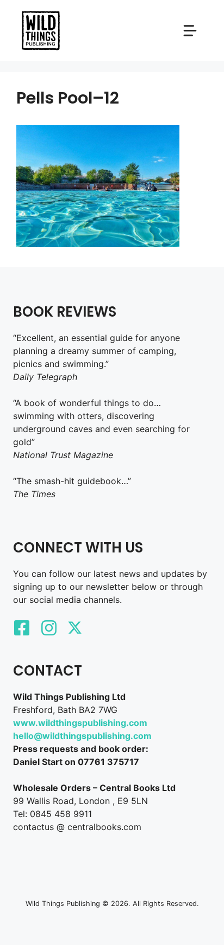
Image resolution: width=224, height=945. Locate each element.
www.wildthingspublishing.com (80, 722)
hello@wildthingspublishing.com (82, 735)
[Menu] (190, 30)
